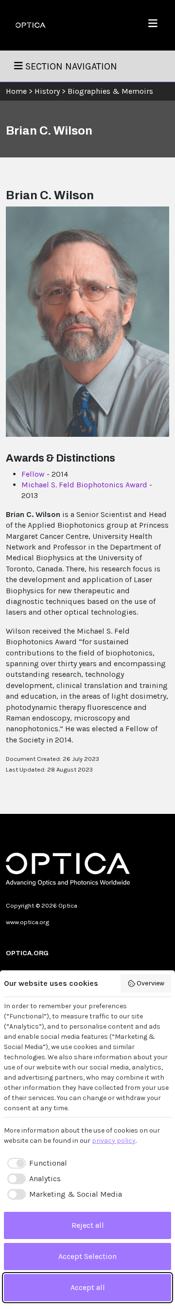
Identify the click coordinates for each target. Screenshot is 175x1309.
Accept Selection (87, 1256)
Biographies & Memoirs (110, 91)
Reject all (87, 1225)
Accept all (87, 1287)
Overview (150, 983)
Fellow (33, 474)
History (47, 91)
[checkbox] (35, 1163)
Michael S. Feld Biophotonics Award (84, 484)
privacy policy (114, 1141)
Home (16, 91)
